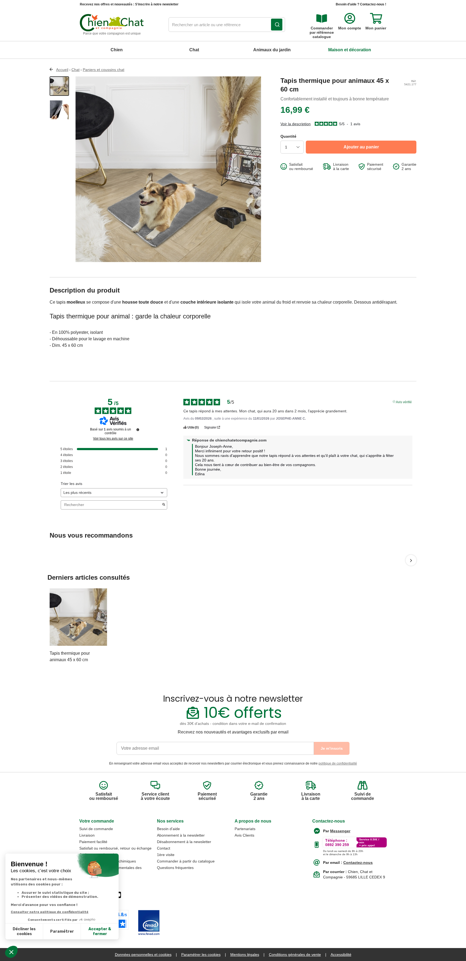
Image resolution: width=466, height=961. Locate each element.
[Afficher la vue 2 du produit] (59, 110)
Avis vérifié (404, 401)
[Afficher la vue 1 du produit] (59, 86)
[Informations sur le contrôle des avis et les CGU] (138, 429)
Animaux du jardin (272, 49)
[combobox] (227, 24)
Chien (117, 49)
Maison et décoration (349, 49)
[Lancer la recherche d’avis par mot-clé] (164, 505)
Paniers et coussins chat (103, 69)
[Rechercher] (276, 24)
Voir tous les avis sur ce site (113, 438)
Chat (194, 49)
